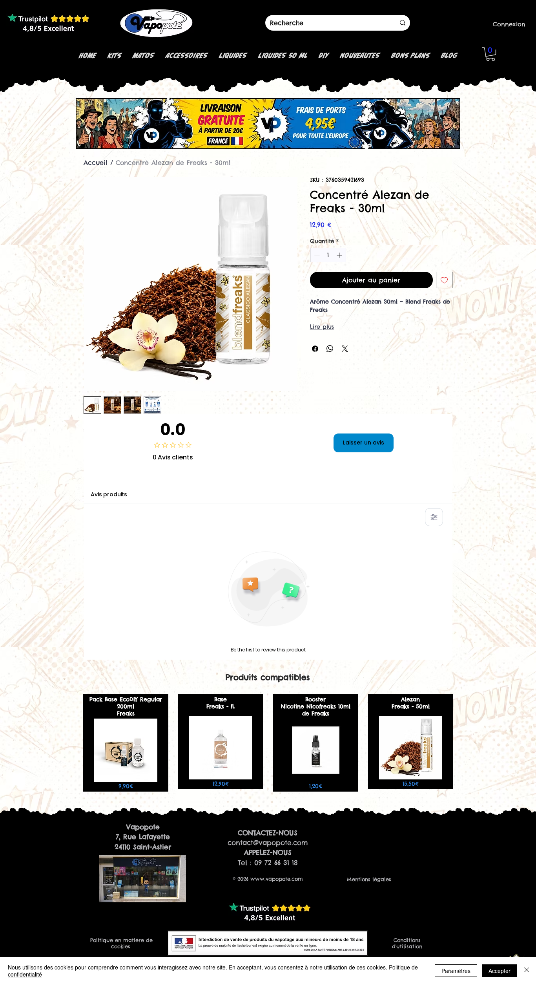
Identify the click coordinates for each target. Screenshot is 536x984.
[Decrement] (316, 255)
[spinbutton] (328, 255)
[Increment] (340, 255)
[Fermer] (526, 971)
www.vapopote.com (276, 879)
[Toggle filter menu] (434, 517)
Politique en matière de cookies (121, 943)
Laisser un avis (363, 442)
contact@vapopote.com (268, 842)
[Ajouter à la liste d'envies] (444, 280)
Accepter (499, 971)
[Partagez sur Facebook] (315, 348)
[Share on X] (345, 348)
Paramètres (455, 971)
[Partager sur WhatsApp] (330, 348)
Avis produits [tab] (109, 494)
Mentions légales (369, 879)
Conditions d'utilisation (407, 943)
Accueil (96, 162)
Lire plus (322, 326)
